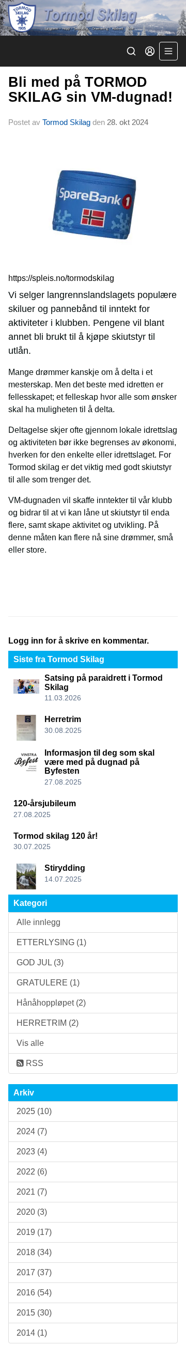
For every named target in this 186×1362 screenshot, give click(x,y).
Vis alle (30, 1043)
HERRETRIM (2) (48, 1023)
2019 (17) (34, 1232)
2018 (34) (34, 1252)
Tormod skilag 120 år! (55, 836)
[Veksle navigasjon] (168, 51)
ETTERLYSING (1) (51, 942)
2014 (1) (32, 1332)
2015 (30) (34, 1312)
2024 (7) (32, 1131)
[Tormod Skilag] (93, 18)
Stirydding (64, 868)
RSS (33, 1063)
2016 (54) (34, 1292)
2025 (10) (34, 1111)
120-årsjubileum (44, 803)
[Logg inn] (150, 51)
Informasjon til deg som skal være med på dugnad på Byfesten (99, 761)
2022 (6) (32, 1171)
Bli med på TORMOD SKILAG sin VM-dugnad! (90, 89)
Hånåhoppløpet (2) (51, 1002)
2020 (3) (32, 1212)
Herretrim (62, 719)
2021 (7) (32, 1191)
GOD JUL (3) (40, 962)
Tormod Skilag (66, 122)
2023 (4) (32, 1151)
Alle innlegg (38, 922)
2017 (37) (34, 1272)
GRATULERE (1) (48, 982)
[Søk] (131, 51)
